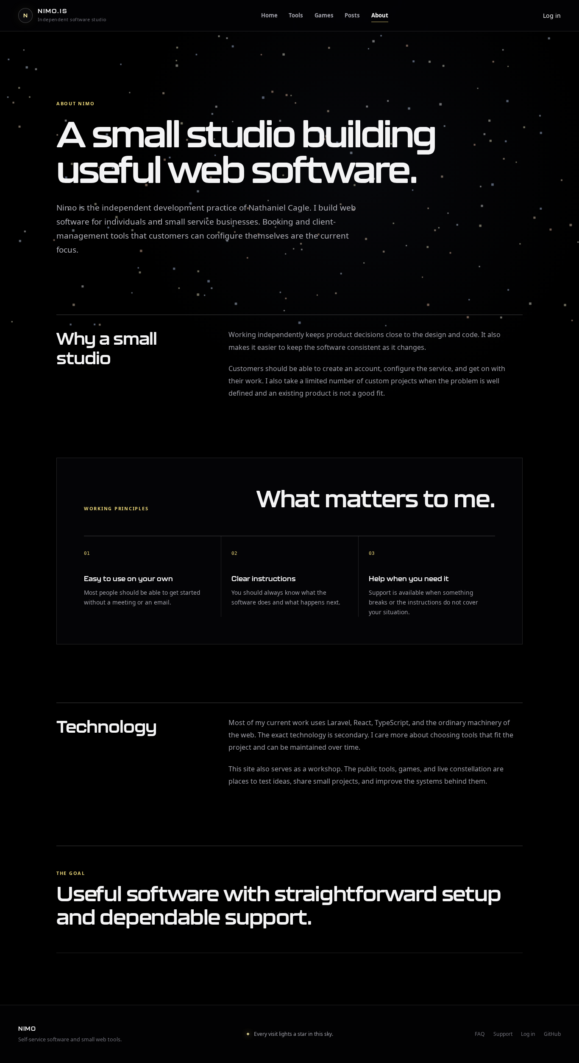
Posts (352, 15)
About (379, 15)
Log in (552, 15)
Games (324, 15)
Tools (296, 15)
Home (269, 15)
